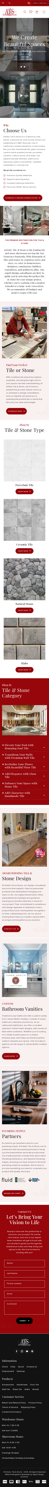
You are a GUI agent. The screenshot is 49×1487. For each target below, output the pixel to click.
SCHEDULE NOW (15, 411)
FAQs (12, 1366)
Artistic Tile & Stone (13, 1472)
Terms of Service (10, 1407)
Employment (8, 1371)
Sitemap (21, 1371)
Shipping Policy (28, 1407)
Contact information (11, 1412)
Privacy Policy (35, 1402)
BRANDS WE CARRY (12, 1193)
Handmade (22, 1384)
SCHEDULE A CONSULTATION (39, 3)
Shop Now (23, 491)
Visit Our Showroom (8, 226)
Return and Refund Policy (14, 1402)
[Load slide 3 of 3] (27, 66)
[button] (44, 12)
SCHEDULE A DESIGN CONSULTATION (21, 198)
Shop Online (34, 227)
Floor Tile (34, 1384)
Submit (23, 1321)
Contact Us (10, 929)
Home (5, 1366)
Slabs (27, 1389)
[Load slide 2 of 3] (24, 66)
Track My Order (30, 3)
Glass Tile (17, 1389)
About (21, 1366)
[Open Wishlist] (31, 12)
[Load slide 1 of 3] (21, 66)
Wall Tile (6, 1389)
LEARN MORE (9, 1056)
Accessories (8, 1384)
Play (26, 96)
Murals (36, 1389)
